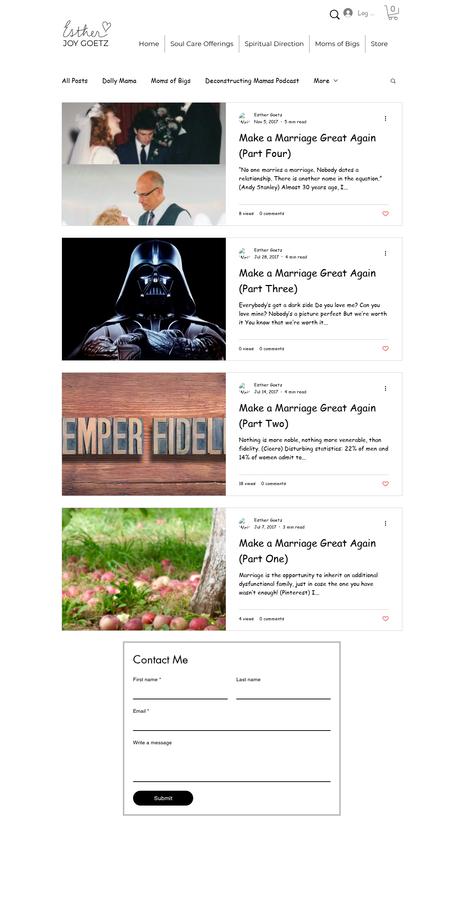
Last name (248, 679)
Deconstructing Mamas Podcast (252, 80)
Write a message (152, 742)
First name (147, 679)
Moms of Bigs (171, 80)
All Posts (75, 80)
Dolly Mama (119, 80)
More (322, 80)
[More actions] (388, 118)
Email (141, 711)
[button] (393, 12)
